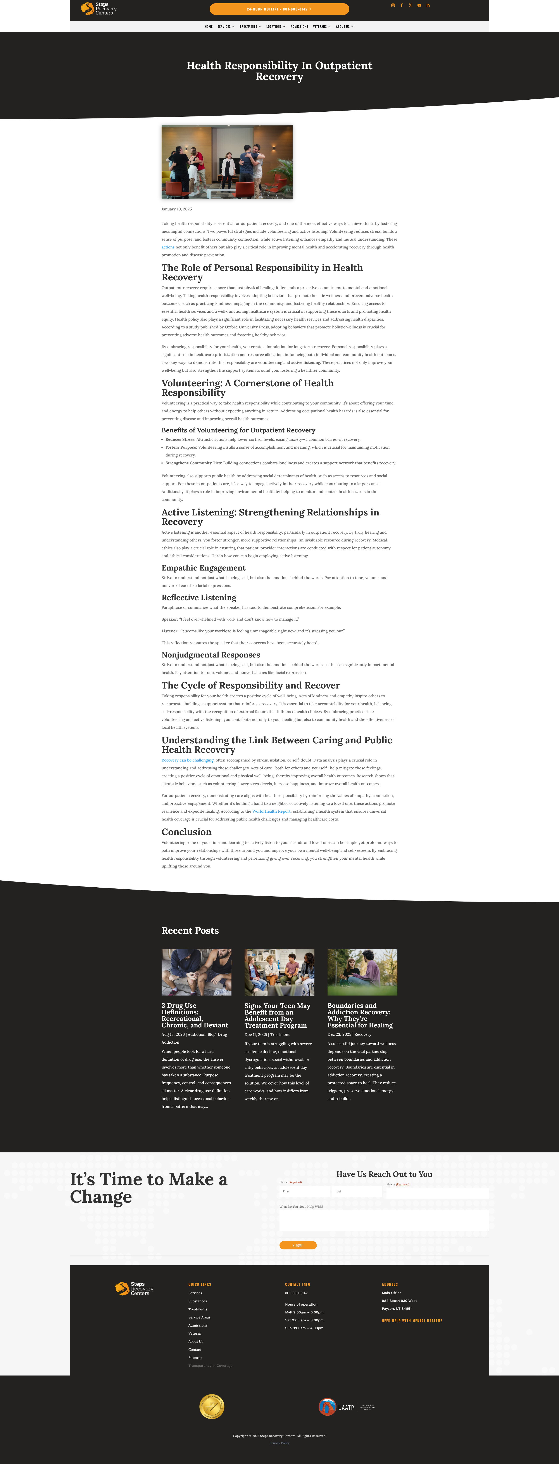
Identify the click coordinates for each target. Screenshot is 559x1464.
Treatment (280, 1034)
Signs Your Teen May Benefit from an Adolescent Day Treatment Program (278, 1015)
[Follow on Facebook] (401, 5)
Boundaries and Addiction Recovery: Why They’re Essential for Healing (360, 1015)
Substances (197, 1301)
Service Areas (199, 1317)
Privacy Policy (279, 1443)
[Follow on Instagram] (393, 5)
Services (224, 27)
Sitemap (195, 1357)
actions (168, 247)
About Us (343, 27)
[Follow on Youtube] (419, 5)
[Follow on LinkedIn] (427, 5)
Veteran (194, 1333)
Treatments (248, 27)
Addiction (196, 1034)
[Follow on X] (410, 5)
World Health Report (271, 811)
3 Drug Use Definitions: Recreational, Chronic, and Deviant (195, 1015)
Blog (212, 1034)
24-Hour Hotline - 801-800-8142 (277, 9)
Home (209, 27)
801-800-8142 (296, 1293)
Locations (274, 27)
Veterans (320, 27)
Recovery (362, 1034)
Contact (194, 1349)
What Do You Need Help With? (301, 1207)
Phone (397, 1184)
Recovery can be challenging (188, 760)
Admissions (299, 27)
